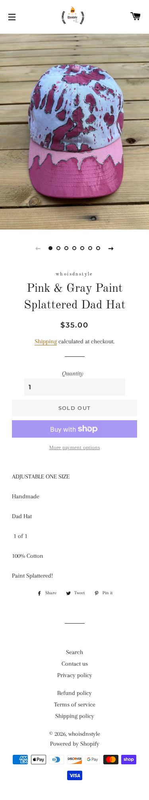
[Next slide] (111, 248)
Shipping (46, 341)
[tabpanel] (74, 131)
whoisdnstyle (84, 733)
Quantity (72, 373)
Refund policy (74, 693)
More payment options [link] (74, 447)
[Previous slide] (38, 248)
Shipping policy (74, 716)
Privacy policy (74, 675)
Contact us (75, 663)
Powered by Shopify (74, 743)
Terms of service (74, 704)
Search (74, 652)
